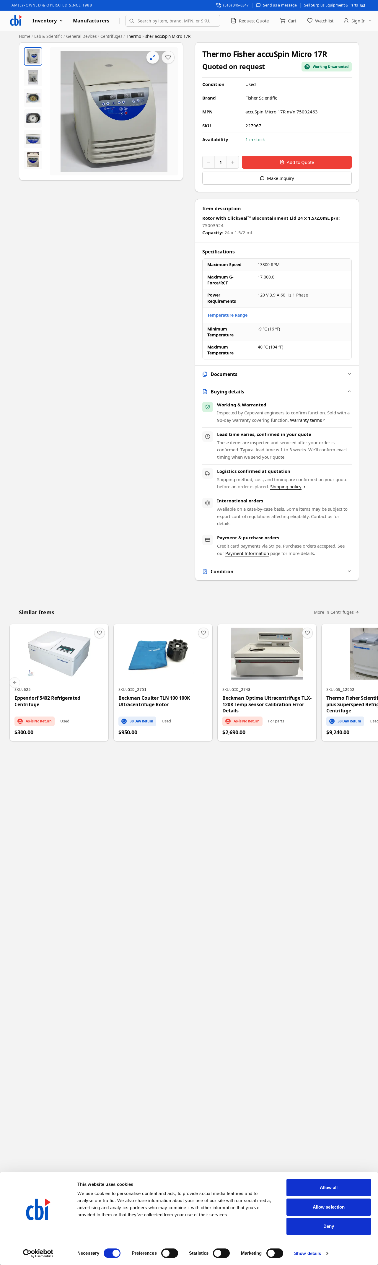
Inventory (44, 20)
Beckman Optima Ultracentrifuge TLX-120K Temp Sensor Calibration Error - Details (267, 704)
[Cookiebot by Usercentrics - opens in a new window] (38, 1253)
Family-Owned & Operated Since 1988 (50, 5)
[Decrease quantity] (208, 162)
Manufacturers (91, 20)
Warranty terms (306, 420)
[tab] (33, 56)
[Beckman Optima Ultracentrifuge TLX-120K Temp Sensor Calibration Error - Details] (267, 682)
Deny (328, 1226)
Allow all (329, 1187)
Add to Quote (300, 162)
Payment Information (247, 553)
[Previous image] (59, 111)
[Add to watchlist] (168, 57)
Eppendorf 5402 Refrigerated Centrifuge (47, 701)
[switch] (169, 1253)
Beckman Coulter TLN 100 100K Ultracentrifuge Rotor (154, 701)
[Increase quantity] (233, 162)
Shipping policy (286, 486)
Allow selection (329, 1206)
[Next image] (169, 111)
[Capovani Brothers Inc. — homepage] (15, 20)
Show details (307, 1253)
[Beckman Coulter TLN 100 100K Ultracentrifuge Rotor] (163, 682)
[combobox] (173, 21)
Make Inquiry (280, 178)
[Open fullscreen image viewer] (114, 111)
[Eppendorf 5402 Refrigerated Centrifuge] (59, 682)
